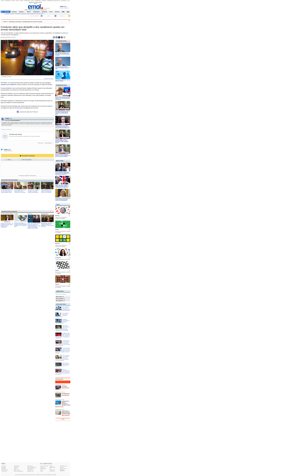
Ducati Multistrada (66, 393)
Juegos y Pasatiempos (31, 13)
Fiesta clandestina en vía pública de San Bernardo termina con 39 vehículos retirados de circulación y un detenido (47, 192)
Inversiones (27, 0)
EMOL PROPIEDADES (31, 467)
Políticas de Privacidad (26, 474)
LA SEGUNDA (52, 469)
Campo (21, 0)
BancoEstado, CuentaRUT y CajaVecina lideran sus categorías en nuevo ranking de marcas (47, 224)
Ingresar (61, 8)
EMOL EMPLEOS (30, 468)
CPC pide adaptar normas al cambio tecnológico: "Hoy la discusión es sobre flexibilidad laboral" (61, 141)
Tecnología (7, 13)
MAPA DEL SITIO (30, 471)
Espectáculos (36, 11)
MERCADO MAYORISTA (62, 470)
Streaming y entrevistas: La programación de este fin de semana (25, 21)
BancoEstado (44, 214)
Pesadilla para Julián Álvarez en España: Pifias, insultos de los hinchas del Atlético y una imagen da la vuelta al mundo (62, 335)
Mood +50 (30, 214)
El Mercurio (7, 0)
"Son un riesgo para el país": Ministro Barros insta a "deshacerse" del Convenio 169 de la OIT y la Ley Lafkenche (20, 192)
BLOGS (41, 469)
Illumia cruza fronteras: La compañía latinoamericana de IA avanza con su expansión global (20, 224)
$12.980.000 (65, 395)
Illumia (16, 214)
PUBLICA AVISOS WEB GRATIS (62, 381)
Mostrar (35, 3)
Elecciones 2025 (40, 13)
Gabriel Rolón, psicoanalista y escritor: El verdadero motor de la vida (62, 67)
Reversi (57, 229)
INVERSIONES (52, 467)
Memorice (57, 243)
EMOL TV (16, 468)
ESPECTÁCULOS (4, 469)
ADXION (61, 467)
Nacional (7, 11)
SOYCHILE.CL (52, 471)
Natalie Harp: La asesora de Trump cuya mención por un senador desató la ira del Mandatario (62, 199)
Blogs (13, 0)
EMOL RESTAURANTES (18, 471)
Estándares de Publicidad (51, 474)
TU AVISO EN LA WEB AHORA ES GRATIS (63, 419)
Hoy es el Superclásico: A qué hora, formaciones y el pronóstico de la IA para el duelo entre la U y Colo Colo (62, 372)
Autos (32, 0)
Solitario (57, 284)
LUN (50, 468)
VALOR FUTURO (63, 468)
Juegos (58, 204)
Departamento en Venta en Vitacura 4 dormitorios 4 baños (66, 412)
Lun (68, 0)
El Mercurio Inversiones (7, 214)
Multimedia (23, 13)
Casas (58, 0)
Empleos (44, 0)
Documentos (17, 13)
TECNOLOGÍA (4, 471)
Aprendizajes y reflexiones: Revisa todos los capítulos (62, 80)
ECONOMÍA (3, 467)
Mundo (28, 11)
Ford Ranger (64, 386)
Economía (14, 11)
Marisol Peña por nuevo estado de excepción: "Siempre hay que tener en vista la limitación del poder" (62, 112)
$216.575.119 (59, 406)
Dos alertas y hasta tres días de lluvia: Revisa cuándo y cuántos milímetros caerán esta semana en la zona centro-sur (6, 192)
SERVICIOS (16, 467)
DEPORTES (3, 468)
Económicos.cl (50, 0)
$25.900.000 (65, 388)
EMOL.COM (42, 467)
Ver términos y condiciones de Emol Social (27, 175)
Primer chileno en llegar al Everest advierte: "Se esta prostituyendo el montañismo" (62, 98)
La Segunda (63, 0)
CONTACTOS (30, 469)
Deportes (21, 11)
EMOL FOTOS (17, 469)
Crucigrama (58, 257)
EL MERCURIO (43, 468)
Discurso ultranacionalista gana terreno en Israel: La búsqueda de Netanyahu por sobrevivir (62, 173)
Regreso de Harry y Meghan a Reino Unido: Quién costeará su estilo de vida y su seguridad (62, 186)
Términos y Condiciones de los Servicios (38, 474)
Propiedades (38, 0)
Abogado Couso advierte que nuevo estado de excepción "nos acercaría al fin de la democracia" (62, 126)
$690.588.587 (66, 415)
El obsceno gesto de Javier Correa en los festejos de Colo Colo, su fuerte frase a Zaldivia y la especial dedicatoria (62, 350)
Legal (17, 0)
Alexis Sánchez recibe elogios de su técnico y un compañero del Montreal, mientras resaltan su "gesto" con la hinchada (62, 328)
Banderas (57, 215)
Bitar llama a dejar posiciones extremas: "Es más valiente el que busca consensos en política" (62, 155)
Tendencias (44, 11)
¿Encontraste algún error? (29, 111)
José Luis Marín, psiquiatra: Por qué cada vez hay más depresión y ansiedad (62, 54)
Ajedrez (57, 270)
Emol (2, 0)
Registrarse (66, 8)
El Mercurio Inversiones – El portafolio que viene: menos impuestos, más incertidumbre (7, 225)
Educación (12, 13)
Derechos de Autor (18, 474)
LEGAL (41, 471)
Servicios (57, 11)
